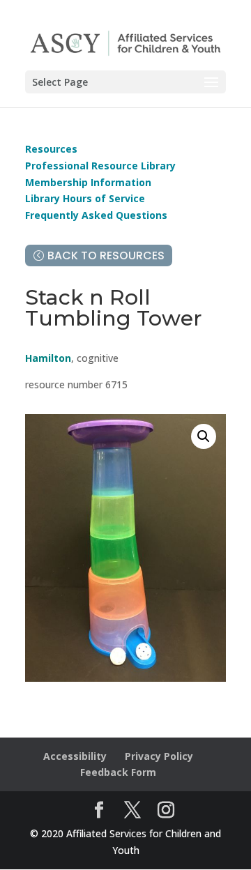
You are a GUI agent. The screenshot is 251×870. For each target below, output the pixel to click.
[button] (203, 436)
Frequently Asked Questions (96, 215)
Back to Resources (106, 255)
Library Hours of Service (85, 198)
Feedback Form (118, 772)
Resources (51, 148)
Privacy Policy (159, 756)
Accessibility (75, 756)
